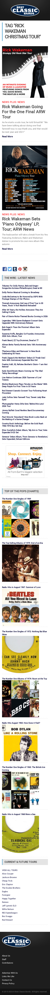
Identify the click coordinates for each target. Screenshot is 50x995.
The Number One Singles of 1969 (16, 499)
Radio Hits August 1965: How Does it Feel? (21, 723)
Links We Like (8, 976)
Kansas (5, 902)
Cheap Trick (7, 881)
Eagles (5, 891)
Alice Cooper (8, 874)
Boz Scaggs (7, 916)
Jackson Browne (9, 877)
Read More (7, 137)
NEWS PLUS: (9, 102)
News (21, 102)
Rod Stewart (7, 920)
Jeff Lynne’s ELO (9, 906)
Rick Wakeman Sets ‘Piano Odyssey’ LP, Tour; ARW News (21, 224)
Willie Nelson (8, 909)
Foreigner (6, 895)
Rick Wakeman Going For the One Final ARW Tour (23, 111)
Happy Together (9, 898)
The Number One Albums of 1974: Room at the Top (24, 679)
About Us (6, 956)
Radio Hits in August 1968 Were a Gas (19, 814)
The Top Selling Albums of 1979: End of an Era (22, 543)
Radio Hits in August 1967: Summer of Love (21, 587)
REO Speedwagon (9, 913)
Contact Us (7, 980)
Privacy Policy (8, 983)
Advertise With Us (10, 973)
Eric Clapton (7, 884)
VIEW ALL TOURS (9, 870)
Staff (4, 959)
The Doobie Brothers (11, 888)
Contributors (7, 963)
